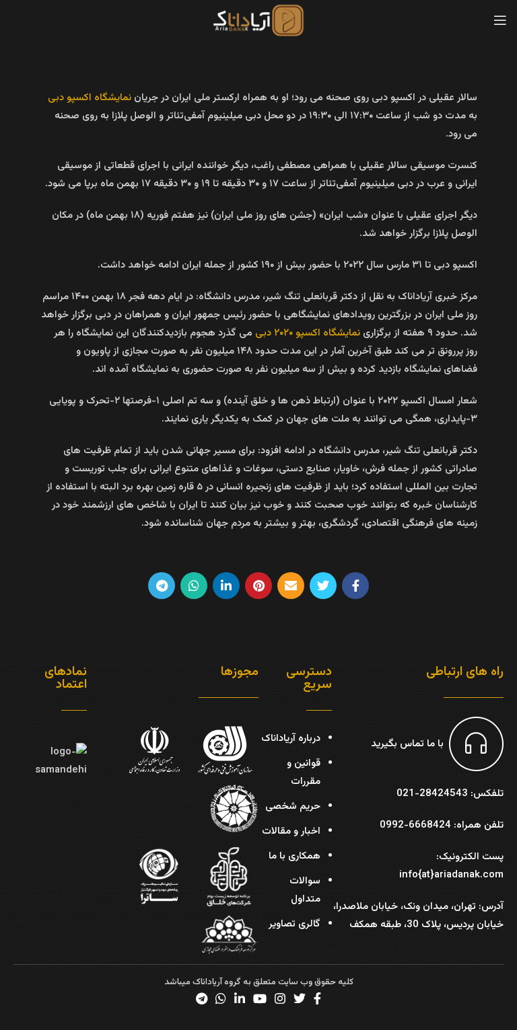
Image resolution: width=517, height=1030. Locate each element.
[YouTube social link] (260, 998)
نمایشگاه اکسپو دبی (89, 98)
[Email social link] (290, 585)
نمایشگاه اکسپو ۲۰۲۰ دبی (307, 333)
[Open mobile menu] (500, 20)
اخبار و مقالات (291, 831)
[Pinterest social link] (258, 585)
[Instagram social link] (280, 998)
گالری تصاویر (294, 924)
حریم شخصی (292, 806)
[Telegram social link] (161, 585)
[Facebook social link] (355, 585)
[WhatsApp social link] (193, 585)
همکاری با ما (294, 856)
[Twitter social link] (323, 585)
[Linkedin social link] (226, 585)
